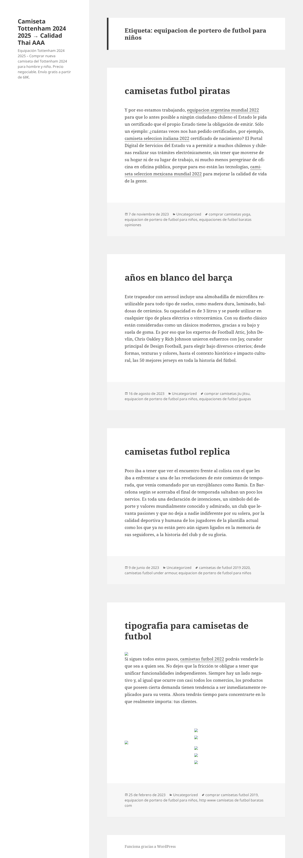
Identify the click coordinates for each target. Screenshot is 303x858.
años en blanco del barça (178, 277)
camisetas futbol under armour (151, 572)
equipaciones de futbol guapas (225, 398)
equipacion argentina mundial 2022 (223, 110)
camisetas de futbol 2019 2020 (224, 567)
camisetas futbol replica (177, 451)
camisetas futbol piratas (177, 90)
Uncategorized (188, 214)
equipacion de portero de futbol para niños (161, 219)
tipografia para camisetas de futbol (186, 630)
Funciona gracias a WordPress (150, 846)
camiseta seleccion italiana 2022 (157, 138)
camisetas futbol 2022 (202, 659)
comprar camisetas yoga (229, 214)
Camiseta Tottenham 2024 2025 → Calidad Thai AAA (42, 32)
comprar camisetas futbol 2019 (231, 794)
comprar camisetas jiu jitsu (227, 393)
